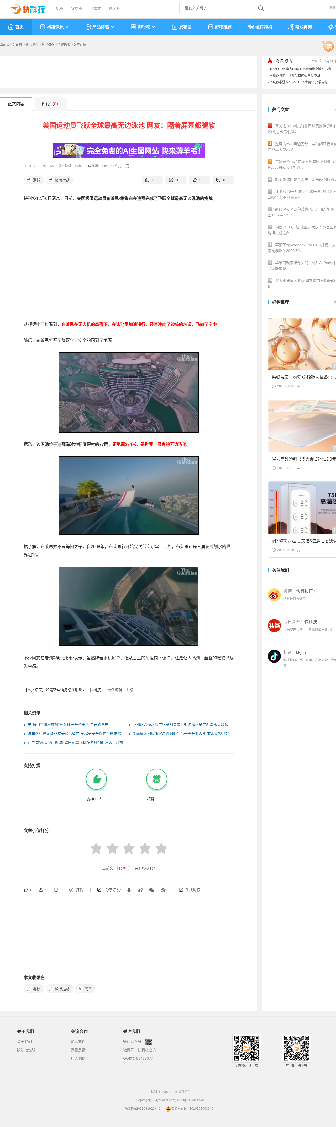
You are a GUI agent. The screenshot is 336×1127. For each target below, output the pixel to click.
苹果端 (95, 8)
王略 (88, 166)
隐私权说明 (26, 1050)
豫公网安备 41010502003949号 (194, 1108)
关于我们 (24, 1042)
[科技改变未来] (24, 7)
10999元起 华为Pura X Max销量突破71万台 (300, 69)
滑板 (33, 180)
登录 (332, 8)
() (120, 166)
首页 (19, 27)
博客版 (114, 8)
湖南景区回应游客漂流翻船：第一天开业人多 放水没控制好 (181, 733)
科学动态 (47, 44)
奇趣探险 (63, 44)
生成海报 (193, 890)
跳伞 (85, 989)
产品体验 (100, 27)
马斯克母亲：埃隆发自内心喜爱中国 (295, 76)
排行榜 (144, 27)
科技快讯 (55, 27)
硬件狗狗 (263, 27)
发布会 (185, 27)
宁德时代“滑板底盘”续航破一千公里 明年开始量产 (68, 725)
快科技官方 (147, 1050)
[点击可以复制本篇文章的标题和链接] (126, 166)
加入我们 (78, 1042)
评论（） (51, 104)
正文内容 (16, 104)
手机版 (57, 8)
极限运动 (59, 180)
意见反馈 (78, 1050)
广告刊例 (78, 1058)
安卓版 (76, 8)
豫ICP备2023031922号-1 (143, 1108)
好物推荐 (223, 27)
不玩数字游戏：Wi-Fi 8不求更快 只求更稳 (299, 82)
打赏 (79, 890)
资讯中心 (31, 44)
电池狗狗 (303, 27)
